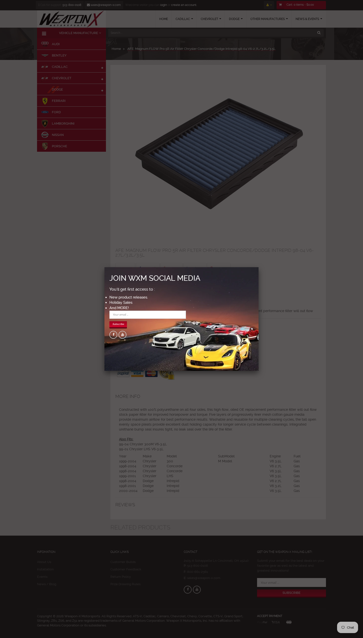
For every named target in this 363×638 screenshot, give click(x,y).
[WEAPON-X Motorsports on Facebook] (113, 335)
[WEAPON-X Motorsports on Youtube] (122, 335)
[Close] (258, 267)
